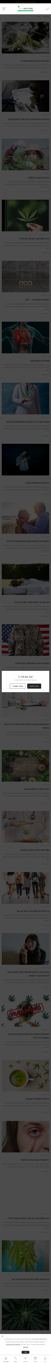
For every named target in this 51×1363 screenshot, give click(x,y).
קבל (25, 1352)
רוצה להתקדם (34, 686)
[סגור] (2, 1336)
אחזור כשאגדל (17, 686)
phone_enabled (47, 9)
